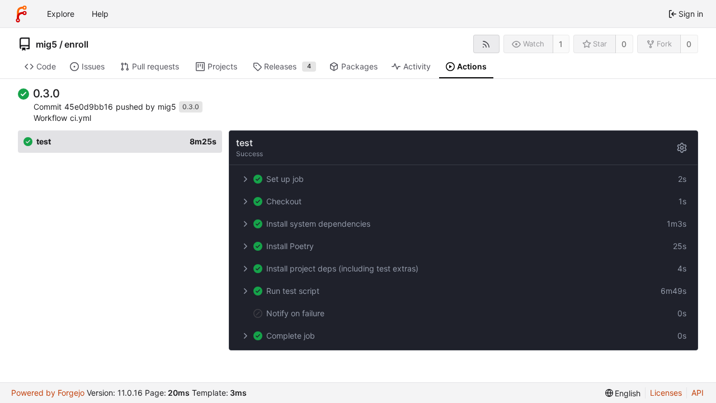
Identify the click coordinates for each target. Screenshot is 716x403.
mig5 (46, 44)
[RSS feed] (486, 44)
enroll (76, 44)
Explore (60, 13)
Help (100, 13)
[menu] (623, 393)
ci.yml (80, 118)
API (697, 392)
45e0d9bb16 (88, 106)
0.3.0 (190, 107)
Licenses (666, 392)
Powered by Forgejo (47, 392)
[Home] (21, 14)
